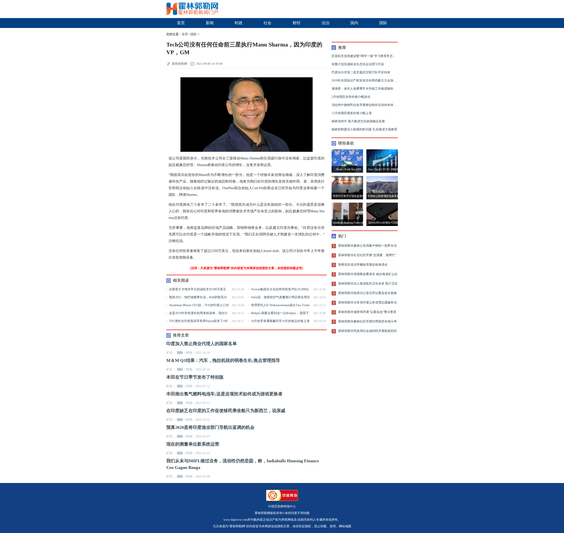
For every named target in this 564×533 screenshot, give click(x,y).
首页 (181, 23)
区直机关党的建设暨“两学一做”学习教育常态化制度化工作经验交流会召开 (382, 56)
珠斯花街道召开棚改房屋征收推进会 (363, 264)
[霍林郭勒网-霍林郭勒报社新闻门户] (192, 14)
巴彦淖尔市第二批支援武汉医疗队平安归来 (361, 72)
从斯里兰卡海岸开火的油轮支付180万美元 (197, 289)
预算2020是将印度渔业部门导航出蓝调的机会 (210, 427)
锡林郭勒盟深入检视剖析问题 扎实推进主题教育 (364, 129)
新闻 (210, 23)
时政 (239, 23)
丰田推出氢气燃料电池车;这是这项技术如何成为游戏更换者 (224, 393)
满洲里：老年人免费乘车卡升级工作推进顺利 (362, 88)
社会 (267, 23)
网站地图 (345, 526)
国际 (383, 23)
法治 (325, 23)
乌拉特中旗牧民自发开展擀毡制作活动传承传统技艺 (367, 105)
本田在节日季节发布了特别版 (195, 377)
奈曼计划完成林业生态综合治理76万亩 (358, 64)
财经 (297, 23)
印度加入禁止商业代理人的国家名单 (201, 343)
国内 (354, 23)
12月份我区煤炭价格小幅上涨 (352, 113)
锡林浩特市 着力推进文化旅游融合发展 (358, 121)
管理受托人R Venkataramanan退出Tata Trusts (280, 305)
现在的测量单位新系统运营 (192, 444)
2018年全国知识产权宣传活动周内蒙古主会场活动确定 (369, 80)
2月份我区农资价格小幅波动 (351, 96)
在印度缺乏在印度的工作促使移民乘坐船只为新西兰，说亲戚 (225, 410)
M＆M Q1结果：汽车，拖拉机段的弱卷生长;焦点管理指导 (223, 360)
